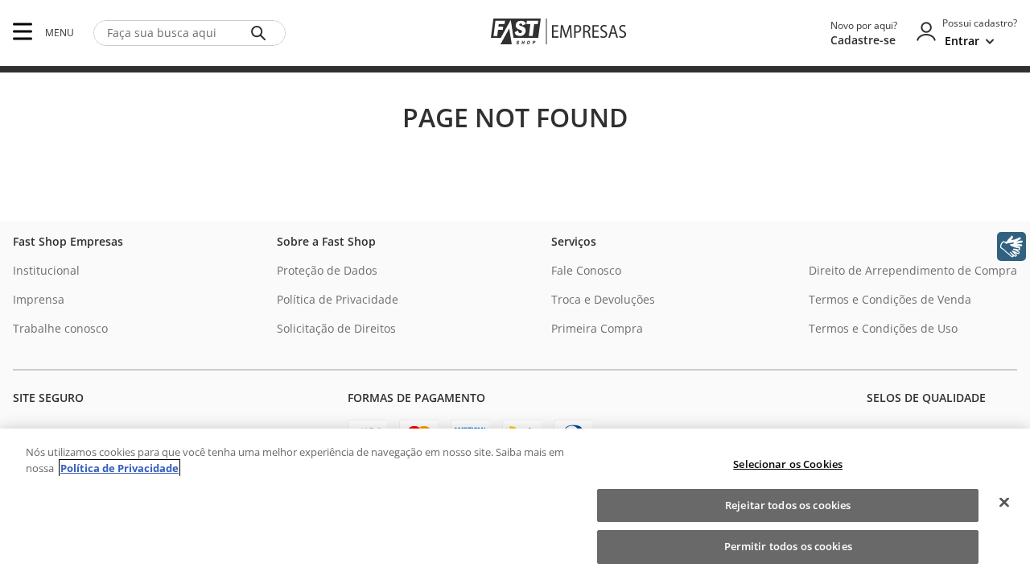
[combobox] (189, 33)
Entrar (962, 40)
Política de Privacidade (119, 468)
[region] (515, 504)
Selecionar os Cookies (788, 464)
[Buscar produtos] (261, 33)
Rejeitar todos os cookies (788, 505)
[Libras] (1011, 246)
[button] (22, 33)
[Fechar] (1004, 502)
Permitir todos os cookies (788, 546)
